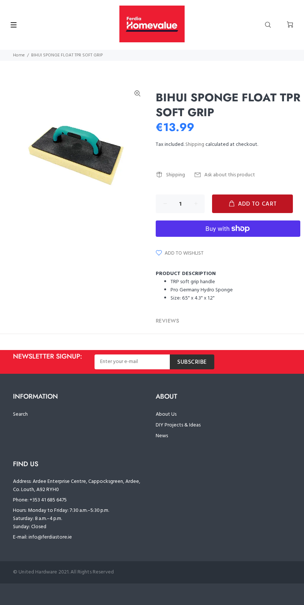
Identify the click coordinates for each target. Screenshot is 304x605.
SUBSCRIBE (192, 362)
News (162, 436)
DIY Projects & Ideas (178, 425)
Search (20, 414)
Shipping (194, 144)
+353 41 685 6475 (48, 500)
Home (19, 55)
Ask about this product (229, 175)
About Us (166, 414)
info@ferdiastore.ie (50, 537)
